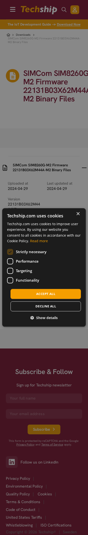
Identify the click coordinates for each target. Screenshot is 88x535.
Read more (39, 241)
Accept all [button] (45, 294)
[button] (44, 318)
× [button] (78, 214)
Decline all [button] (45, 306)
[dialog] (44, 267)
